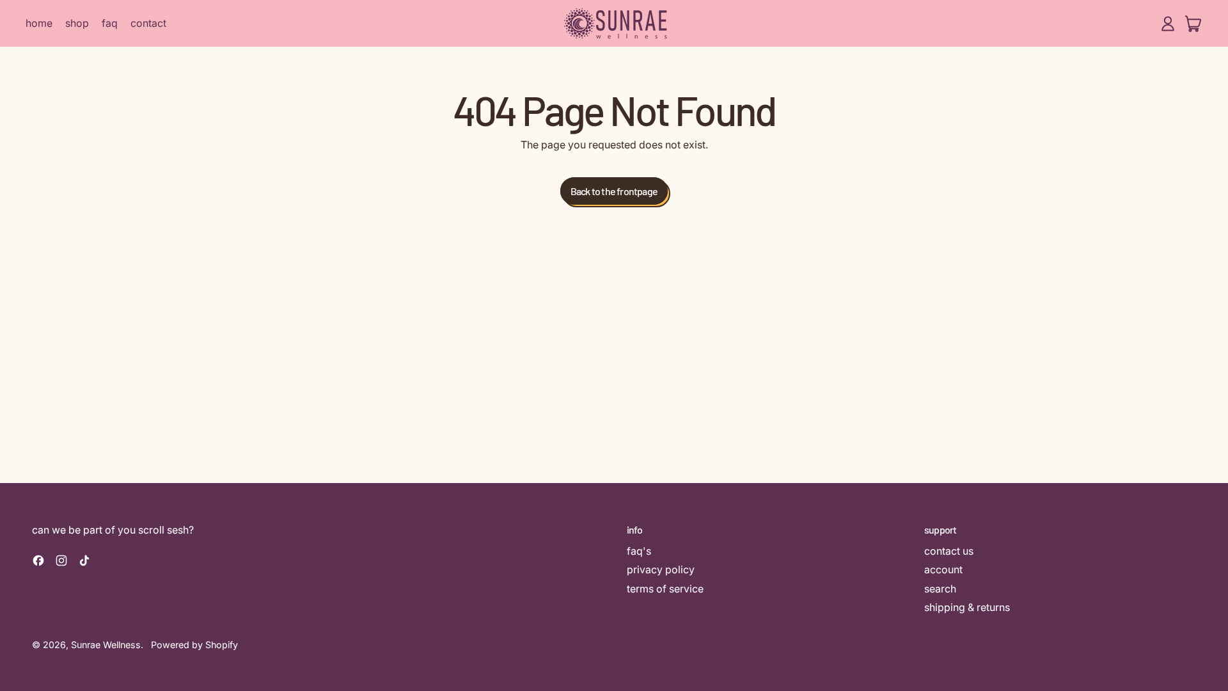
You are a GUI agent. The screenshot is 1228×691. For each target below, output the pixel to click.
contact (148, 23)
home (39, 23)
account (943, 569)
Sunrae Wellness (106, 644)
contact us (948, 550)
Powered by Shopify (194, 644)
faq (110, 23)
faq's (639, 550)
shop (77, 23)
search (940, 588)
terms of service (665, 588)
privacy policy (661, 569)
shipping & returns (967, 607)
